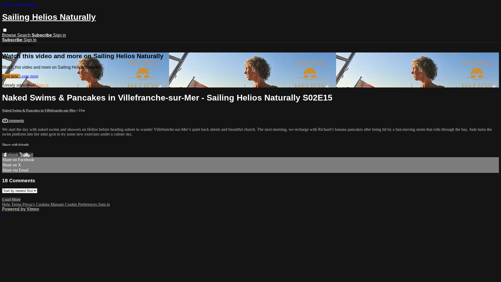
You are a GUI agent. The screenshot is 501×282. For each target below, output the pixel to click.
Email (28, 154)
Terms (16, 204)
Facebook (10, 154)
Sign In (30, 40)
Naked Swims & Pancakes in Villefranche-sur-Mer (39, 110)
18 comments (13, 120)
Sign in (59, 35)
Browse (9, 35)
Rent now (10, 76)
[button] (5, 30)
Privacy (29, 204)
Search (24, 35)
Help (6, 204)
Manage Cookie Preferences (74, 204)
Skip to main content (19, 4)
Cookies (43, 204)
